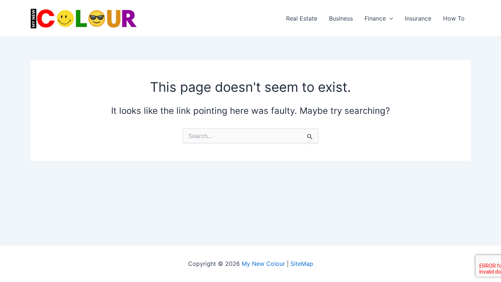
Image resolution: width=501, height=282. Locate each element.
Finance (375, 18)
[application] (389, 18)
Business (341, 18)
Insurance (418, 18)
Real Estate (301, 18)
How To (454, 18)
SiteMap (301, 263)
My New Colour (263, 263)
